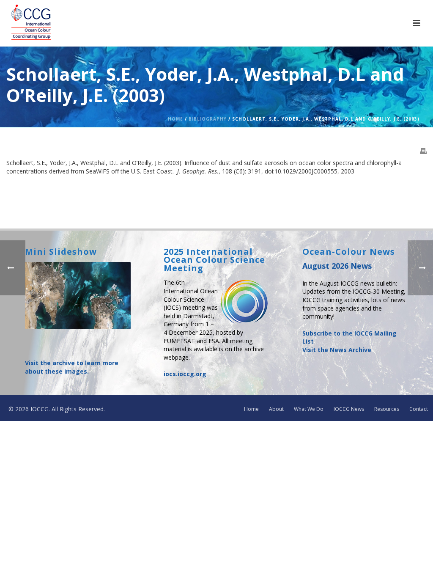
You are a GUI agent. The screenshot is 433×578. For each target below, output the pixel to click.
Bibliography (208, 119)
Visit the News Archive (336, 350)
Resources (386, 409)
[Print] (423, 150)
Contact (418, 409)
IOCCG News (349, 409)
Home (175, 119)
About (276, 409)
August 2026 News (337, 266)
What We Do (308, 409)
